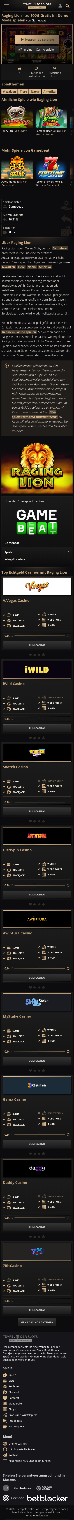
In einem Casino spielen (19, 332)
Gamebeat (60, 248)
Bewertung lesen (54, 74)
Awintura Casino (17, 933)
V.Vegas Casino (16, 600)
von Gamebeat (36, 20)
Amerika (49, 92)
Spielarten (9, 227)
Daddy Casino (15, 1182)
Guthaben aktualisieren (37, 74)
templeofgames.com (53, 1509)
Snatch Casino (15, 767)
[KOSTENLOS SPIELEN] (17, 116)
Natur (35, 92)
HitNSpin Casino (17, 850)
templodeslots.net (37, 1515)
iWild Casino (14, 683)
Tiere (23, 92)
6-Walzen (9, 92)
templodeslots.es (22, 1512)
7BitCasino (12, 1265)
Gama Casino (14, 1099)
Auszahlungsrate (13, 215)
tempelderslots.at (28, 1509)
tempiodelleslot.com (47, 1512)
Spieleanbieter (12, 202)
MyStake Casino (17, 1016)
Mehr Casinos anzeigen (37, 1322)
